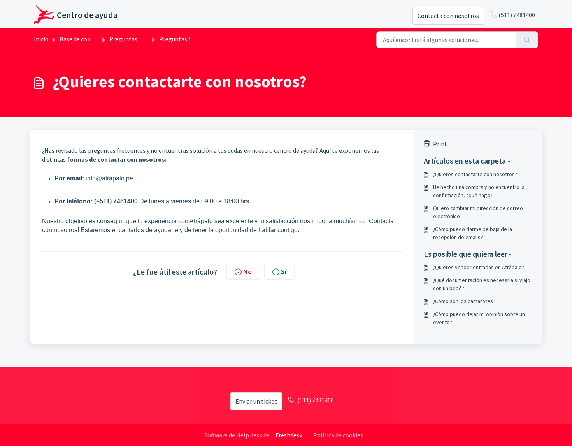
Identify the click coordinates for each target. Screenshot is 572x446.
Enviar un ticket (256, 401)
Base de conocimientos (90, 39)
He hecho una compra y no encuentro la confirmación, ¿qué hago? (479, 191)
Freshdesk (288, 435)
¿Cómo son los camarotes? (464, 301)
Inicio (41, 39)
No (247, 271)
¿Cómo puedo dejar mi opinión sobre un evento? (479, 318)
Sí (283, 271)
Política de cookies (338, 435)
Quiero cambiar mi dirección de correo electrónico (478, 212)
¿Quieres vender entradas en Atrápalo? (478, 267)
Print (440, 144)
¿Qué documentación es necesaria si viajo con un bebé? (481, 284)
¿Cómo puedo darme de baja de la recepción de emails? (472, 233)
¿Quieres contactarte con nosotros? (475, 174)
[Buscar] (527, 39)
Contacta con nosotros (448, 15)
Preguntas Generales (137, 39)
